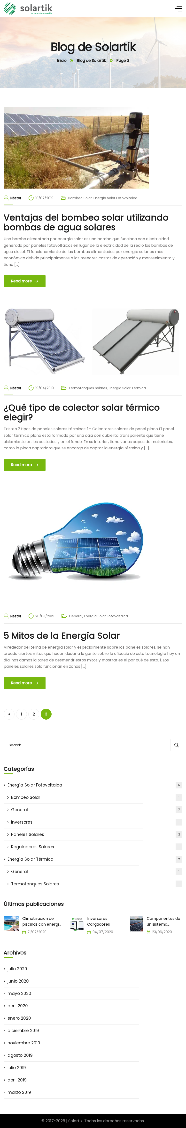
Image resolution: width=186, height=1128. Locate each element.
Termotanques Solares (88, 388)
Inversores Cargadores (98, 921)
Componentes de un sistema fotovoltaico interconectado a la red (163, 921)
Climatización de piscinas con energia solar (41, 921)
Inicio (62, 60)
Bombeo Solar (80, 198)
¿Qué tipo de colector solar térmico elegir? (82, 412)
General (75, 616)
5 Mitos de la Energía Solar (62, 635)
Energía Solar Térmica (127, 388)
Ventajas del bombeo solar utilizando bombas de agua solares (86, 222)
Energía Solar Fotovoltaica (115, 198)
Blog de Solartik (91, 60)
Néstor (15, 198)
